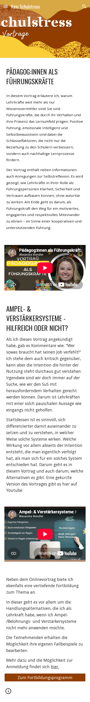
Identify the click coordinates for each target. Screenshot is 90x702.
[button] (5, 6)
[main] (45, 76)
